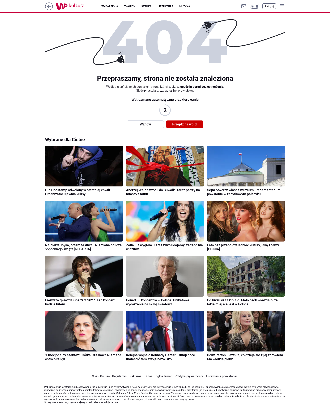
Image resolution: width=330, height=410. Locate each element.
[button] (254, 6)
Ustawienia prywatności (221, 376)
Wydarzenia (109, 6)
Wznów (145, 124)
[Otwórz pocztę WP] (244, 6)
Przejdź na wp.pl (184, 124)
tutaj (116, 402)
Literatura (165, 6)
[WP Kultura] (78, 6)
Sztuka (146, 6)
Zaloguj (269, 6)
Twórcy (129, 6)
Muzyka (184, 6)
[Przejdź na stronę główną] (49, 9)
